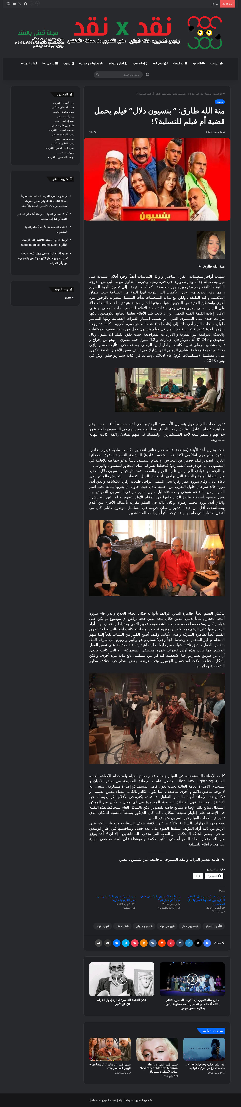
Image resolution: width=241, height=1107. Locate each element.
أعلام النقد (158, 63)
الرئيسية (215, 63)
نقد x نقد (121, 926)
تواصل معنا (48, 63)
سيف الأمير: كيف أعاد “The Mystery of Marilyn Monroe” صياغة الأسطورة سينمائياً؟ (159, 1068)
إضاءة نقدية (139, 63)
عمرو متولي (143, 926)
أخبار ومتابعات (116, 63)
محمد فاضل (95, 1100)
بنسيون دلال (189, 926)
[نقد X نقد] (120, 32)
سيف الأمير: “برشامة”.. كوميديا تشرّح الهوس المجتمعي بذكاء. (110, 1066)
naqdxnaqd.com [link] (31, 244)
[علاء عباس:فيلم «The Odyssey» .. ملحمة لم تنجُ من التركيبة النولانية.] (204, 1049)
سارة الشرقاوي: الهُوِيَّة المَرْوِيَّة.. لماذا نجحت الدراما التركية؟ (187, 3)
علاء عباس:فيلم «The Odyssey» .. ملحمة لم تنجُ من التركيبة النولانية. (205, 1066)
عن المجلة (179, 63)
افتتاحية (197, 63)
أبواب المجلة (30, 63)
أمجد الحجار (212, 926)
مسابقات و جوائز (90, 63)
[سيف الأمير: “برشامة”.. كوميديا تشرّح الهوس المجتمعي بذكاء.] (110, 1049)
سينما (208, 93)
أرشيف (67, 63)
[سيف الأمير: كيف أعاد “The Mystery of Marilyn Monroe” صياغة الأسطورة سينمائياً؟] (157, 1049)
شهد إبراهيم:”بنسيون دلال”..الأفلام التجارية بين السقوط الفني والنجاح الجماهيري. (206, 900)
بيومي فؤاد (166, 926)
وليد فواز (101, 926)
